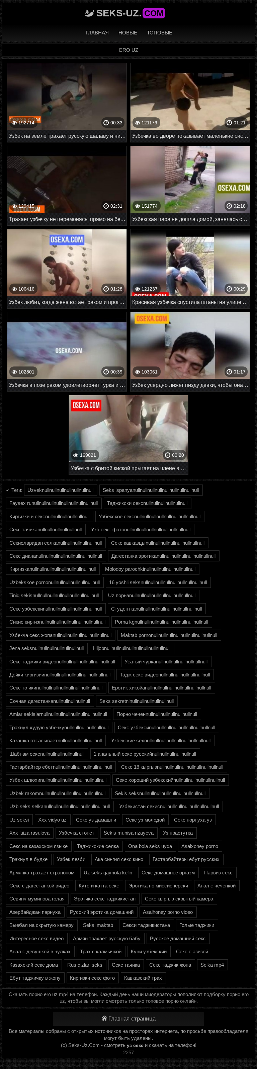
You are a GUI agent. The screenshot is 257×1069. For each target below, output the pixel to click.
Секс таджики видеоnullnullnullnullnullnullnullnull (62, 661)
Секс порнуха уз (193, 820)
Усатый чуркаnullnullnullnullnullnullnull (165, 661)
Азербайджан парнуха (35, 912)
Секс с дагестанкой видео (39, 885)
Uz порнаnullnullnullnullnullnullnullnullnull (151, 595)
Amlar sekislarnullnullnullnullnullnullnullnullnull (58, 714)
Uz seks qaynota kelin (108, 872)
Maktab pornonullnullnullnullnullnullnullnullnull (169, 635)
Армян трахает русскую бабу (107, 938)
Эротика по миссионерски (158, 885)
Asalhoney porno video (168, 912)
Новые (127, 32)
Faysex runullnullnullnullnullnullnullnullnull (53, 503)
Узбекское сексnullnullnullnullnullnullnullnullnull (149, 516)
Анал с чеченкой (216, 885)
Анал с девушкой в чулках (40, 951)
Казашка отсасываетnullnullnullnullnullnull (55, 740)
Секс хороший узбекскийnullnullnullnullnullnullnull (170, 780)
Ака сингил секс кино (119, 859)
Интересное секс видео (36, 938)
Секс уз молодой (145, 820)
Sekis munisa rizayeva (129, 833)
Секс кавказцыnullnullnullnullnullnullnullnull (157, 543)
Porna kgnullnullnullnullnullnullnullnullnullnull (161, 622)
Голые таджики (196, 925)
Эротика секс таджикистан (105, 898)
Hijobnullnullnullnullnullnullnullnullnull (131, 648)
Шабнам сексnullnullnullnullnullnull (46, 754)
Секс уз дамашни (96, 820)
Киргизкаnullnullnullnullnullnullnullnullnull (52, 569)
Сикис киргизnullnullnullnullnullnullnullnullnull (57, 622)
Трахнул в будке (28, 859)
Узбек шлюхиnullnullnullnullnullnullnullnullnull (57, 780)
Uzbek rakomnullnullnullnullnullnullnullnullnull (57, 793)
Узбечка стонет (76, 833)
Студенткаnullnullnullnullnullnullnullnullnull (156, 609)
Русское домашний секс (178, 938)
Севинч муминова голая (37, 898)
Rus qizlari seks (84, 965)
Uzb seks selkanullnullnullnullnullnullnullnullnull (59, 806)
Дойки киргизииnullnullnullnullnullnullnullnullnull (59, 674)
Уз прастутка (178, 833)
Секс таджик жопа (170, 965)
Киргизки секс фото (92, 978)
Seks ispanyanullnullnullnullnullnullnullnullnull (151, 490)
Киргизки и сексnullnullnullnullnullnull (49, 516)
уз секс (135, 1045)
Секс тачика (126, 965)
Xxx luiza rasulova (29, 833)
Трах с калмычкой (100, 951)
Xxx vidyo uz (52, 820)
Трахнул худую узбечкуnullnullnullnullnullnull (58, 727)
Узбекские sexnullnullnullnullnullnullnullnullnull (160, 740)
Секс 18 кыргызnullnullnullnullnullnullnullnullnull (172, 767)
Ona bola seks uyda (150, 846)
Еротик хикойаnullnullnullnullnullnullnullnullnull (161, 687)
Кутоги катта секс (99, 885)
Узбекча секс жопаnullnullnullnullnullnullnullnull (60, 635)
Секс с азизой (192, 951)
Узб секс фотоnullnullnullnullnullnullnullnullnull (140, 529)
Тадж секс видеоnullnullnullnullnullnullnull (165, 674)
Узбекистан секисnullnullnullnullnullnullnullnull (169, 806)
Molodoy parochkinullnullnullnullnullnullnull (150, 569)
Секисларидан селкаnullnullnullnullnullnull (55, 543)
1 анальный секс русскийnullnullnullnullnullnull (145, 754)
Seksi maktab (98, 925)
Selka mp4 (212, 965)
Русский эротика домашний (102, 912)
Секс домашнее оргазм (168, 872)
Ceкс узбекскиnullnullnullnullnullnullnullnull (55, 609)
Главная (97, 32)
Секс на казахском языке (38, 846)
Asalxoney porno (199, 846)
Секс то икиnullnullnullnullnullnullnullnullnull (55, 687)
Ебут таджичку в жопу (35, 978)
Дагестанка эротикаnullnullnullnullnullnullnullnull (163, 556)
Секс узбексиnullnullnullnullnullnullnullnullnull (166, 727)
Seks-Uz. (130, 13)
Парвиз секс (218, 872)
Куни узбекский (149, 951)
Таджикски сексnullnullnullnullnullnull (147, 503)
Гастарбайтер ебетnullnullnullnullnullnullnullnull (60, 767)
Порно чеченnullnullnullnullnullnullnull (156, 714)
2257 (128, 1052)
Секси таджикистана (146, 925)
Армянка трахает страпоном (41, 872)
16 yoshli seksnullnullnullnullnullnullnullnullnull (158, 582)
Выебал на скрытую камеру (41, 925)
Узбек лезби (71, 859)
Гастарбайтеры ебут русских (186, 859)
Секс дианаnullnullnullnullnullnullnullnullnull (55, 556)
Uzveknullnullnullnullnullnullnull (60, 490)
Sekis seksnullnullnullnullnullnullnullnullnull (160, 793)
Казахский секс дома (33, 965)
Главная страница (132, 1018)
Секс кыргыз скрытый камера (179, 898)
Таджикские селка (98, 846)
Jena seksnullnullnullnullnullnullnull (46, 648)
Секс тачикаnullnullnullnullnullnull (45, 529)
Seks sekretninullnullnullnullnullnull (136, 701)
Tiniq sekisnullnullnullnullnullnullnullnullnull (54, 595)
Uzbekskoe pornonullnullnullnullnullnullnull (54, 582)
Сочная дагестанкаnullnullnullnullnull (49, 701)
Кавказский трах (143, 978)
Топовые (159, 32)
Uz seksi (19, 820)
